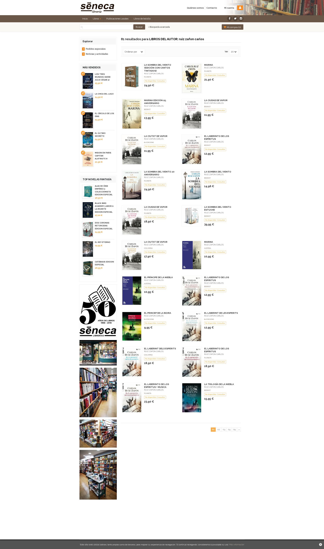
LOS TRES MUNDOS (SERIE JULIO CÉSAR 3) (103, 77)
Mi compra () (233, 27)
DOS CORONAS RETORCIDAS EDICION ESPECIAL (104, 226)
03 (224, 429)
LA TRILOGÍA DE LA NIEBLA (219, 384)
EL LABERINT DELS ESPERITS (160, 348)
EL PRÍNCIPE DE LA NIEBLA (158, 277)
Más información (236, 544)
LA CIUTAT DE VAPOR (155, 136)
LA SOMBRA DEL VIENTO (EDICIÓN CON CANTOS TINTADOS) (157, 68)
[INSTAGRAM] (241, 18)
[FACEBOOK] (229, 18)
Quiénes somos (195, 8)
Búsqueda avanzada (159, 27)
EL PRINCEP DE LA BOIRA (157, 313)
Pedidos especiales (96, 49)
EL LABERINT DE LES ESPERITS (221, 313)
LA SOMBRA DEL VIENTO (217, 171)
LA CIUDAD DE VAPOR (215, 100)
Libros (96, 18)
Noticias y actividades (97, 54)
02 (218, 429)
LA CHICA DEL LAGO (104, 94)
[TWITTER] (235, 18)
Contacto (211, 8)
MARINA (208, 65)
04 (229, 429)
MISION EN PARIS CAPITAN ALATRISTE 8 (103, 156)
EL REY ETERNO (102, 242)
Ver (226, 52)
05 (234, 429)
